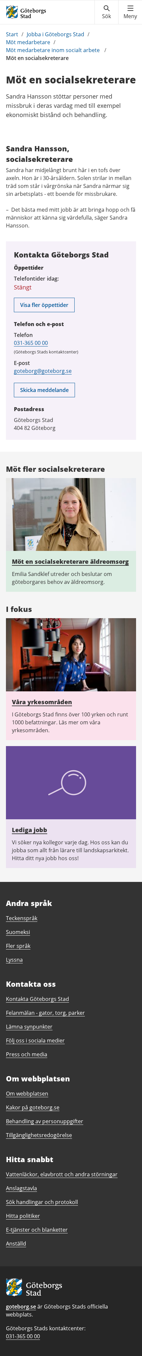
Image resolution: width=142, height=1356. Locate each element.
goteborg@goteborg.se (43, 371)
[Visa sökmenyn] (106, 12)
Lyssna (14, 959)
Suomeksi (18, 932)
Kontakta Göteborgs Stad (37, 999)
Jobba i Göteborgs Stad (55, 34)
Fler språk (18, 945)
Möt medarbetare (28, 42)
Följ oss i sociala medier (35, 1040)
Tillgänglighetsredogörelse (39, 1135)
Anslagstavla (21, 1188)
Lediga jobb (29, 830)
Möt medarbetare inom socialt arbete (53, 50)
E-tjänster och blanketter (37, 1229)
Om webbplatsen (27, 1093)
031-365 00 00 (31, 343)
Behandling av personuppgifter (44, 1121)
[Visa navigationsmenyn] (130, 12)
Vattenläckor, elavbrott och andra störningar (62, 1174)
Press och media (26, 1054)
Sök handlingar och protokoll (42, 1202)
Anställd (16, 1243)
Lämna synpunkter (29, 1026)
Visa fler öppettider (44, 305)
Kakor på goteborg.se (32, 1107)
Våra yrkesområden (42, 702)
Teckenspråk (21, 918)
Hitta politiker (23, 1216)
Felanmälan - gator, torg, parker (45, 1012)
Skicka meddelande (44, 390)
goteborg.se (21, 1306)
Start (12, 34)
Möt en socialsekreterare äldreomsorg (70, 561)
